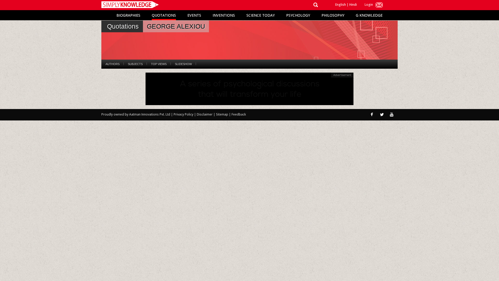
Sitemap (222, 114)
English (340, 4)
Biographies (128, 15)
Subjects (135, 64)
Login (369, 4)
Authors (113, 64)
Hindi (353, 4)
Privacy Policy (184, 114)
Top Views (159, 64)
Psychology (298, 15)
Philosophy (332, 15)
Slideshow (183, 64)
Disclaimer (205, 114)
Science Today (260, 15)
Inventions (224, 15)
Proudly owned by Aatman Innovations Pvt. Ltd (135, 114)
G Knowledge (369, 15)
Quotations (164, 15)
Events (194, 15)
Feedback (239, 114)
